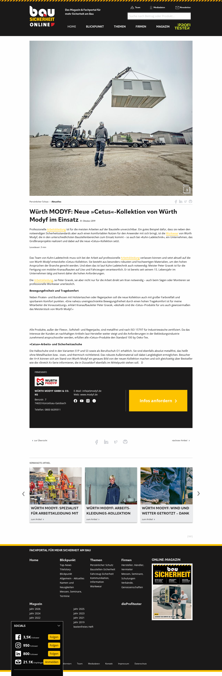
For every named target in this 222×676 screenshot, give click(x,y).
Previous (23, 495)
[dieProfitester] (182, 27)
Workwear (172, 233)
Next (198, 495)
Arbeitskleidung (56, 229)
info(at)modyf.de (91, 390)
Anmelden (51, 662)
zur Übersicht (40, 440)
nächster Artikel (180, 440)
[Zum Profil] (94, 401)
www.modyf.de (89, 394)
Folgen (54, 637)
